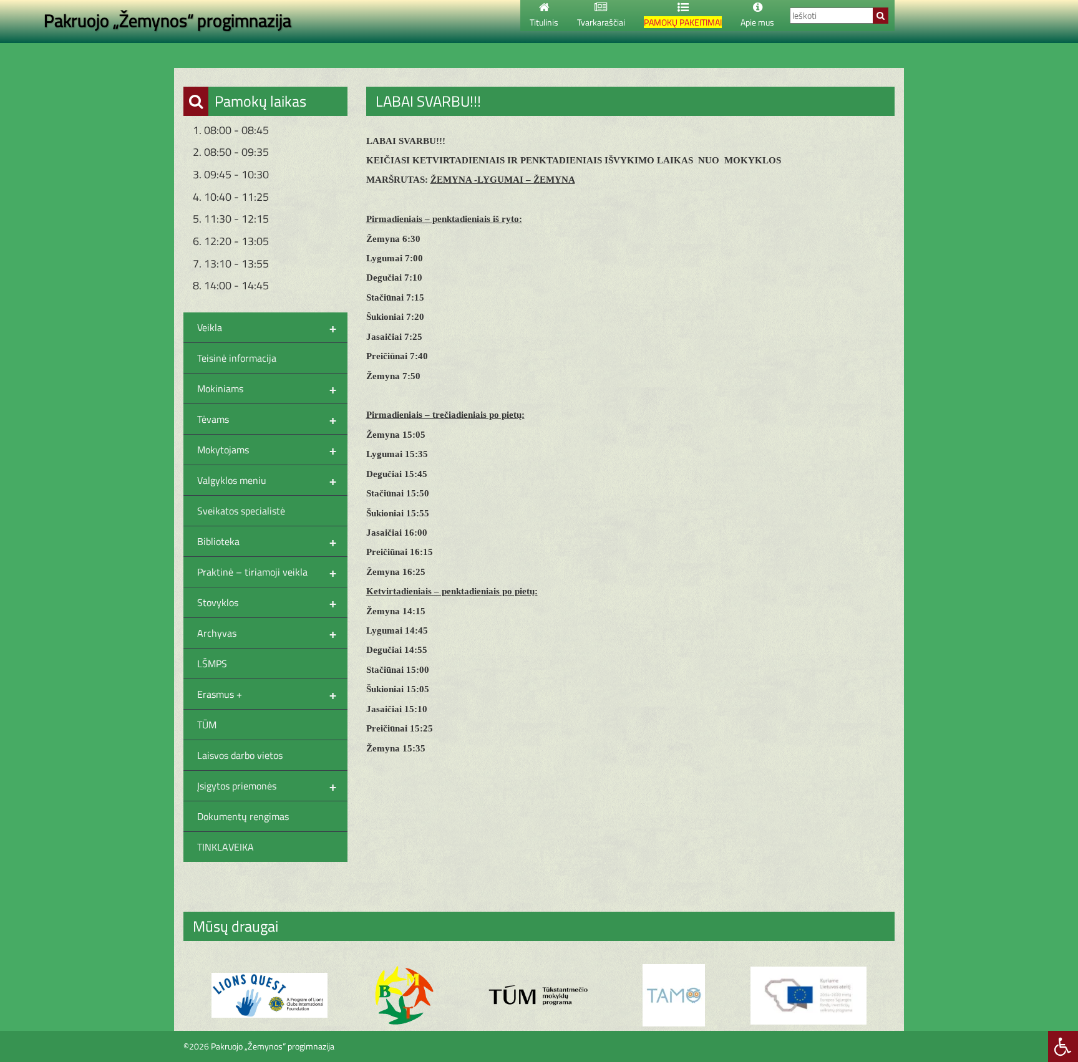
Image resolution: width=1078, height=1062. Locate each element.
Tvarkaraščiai (601, 22)
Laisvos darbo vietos (240, 755)
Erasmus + (266, 694)
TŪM (206, 724)
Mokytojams (266, 449)
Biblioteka (266, 541)
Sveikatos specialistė (241, 511)
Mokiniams (266, 388)
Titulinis (544, 22)
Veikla (266, 327)
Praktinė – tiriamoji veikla (266, 572)
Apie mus (757, 22)
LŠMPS (212, 663)
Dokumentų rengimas (243, 816)
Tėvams (266, 419)
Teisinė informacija (236, 358)
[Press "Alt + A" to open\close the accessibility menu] (1063, 1046)
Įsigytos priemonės (266, 785)
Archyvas (266, 633)
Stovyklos (266, 602)
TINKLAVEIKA (225, 847)
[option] (269, 995)
